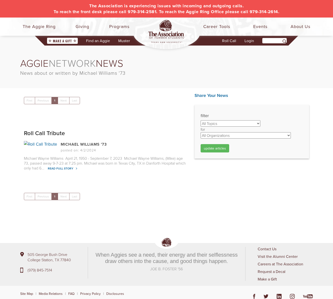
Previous (43, 100)
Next (63, 100)
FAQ (71, 293)
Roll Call (229, 40)
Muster (124, 40)
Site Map (26, 293)
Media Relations (51, 293)
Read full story (61, 168)
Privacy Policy (90, 293)
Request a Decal (271, 271)
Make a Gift (62, 41)
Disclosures (115, 293)
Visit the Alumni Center (278, 256)
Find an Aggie (98, 40)
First (29, 100)
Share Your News (211, 95)
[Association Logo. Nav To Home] (166, 31)
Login (249, 40)
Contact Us (267, 249)
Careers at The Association (280, 264)
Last (74, 100)
